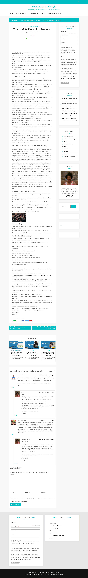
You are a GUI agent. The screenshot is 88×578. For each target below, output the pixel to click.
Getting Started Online (22, 13)
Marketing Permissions (66, 47)
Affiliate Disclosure (57, 525)
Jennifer (24, 32)
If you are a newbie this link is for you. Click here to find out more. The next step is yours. (31, 276)
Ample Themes (59, 574)
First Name (63, 38)
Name (12, 492)
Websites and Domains (69, 156)
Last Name (63, 42)
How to (66, 149)
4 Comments (40, 32)
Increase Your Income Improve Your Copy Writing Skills (32, 354)
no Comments (16, 358)
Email (27, 492)
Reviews (66, 151)
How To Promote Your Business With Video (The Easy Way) (48, 354)
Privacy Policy (56, 528)
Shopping (66, 154)
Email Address (64, 35)
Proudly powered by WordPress (33, 574)
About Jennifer (34, 13)
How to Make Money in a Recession (32, 29)
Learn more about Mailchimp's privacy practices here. (68, 78)
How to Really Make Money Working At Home (17, 327)
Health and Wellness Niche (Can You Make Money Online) (16, 354)
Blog (43, 13)
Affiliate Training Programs (32, 26)
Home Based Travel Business (54, 13)
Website (43, 492)
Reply (12, 387)
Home (11, 13)
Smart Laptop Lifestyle (44, 6)
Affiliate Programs (16, 350)
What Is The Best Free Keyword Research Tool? (46, 327)
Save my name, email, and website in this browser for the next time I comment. (32, 499)
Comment (12, 474)
